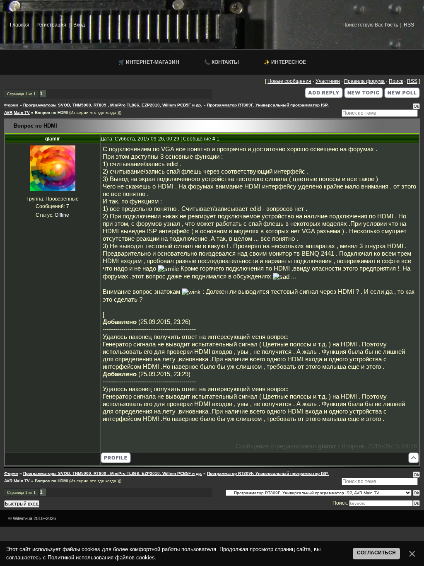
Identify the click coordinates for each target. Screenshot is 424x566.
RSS (409, 25)
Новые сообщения (289, 81)
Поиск (396, 81)
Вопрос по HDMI (51, 112)
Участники (328, 81)
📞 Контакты (221, 62)
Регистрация (51, 25)
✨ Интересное (285, 62)
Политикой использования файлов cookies (101, 557)
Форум (11, 105)
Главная (19, 25)
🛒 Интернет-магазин (148, 62)
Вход (79, 25)
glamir (52, 139)
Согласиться (376, 553)
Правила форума (364, 81)
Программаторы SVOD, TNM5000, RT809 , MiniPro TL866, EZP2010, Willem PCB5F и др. (112, 105)
